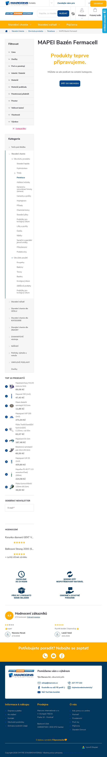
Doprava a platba (14, 711)
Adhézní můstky (23, 182)
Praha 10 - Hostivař (45, 717)
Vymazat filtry (21, 128)
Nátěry (19, 235)
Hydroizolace (22, 168)
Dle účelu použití (21, 258)
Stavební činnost (79, 730)
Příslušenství (22, 247)
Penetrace (21, 177)
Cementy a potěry (24, 196)
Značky (14, 369)
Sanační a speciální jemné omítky (24, 241)
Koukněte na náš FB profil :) (53, 687)
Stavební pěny (22, 214)
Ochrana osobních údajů (18, 726)
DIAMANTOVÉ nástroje (17, 338)
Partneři (75, 715)
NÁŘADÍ (14, 346)
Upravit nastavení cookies (72, 753)
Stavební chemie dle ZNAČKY (19, 328)
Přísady (20, 205)
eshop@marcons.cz (50, 683)
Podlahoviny (22, 252)
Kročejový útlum (23, 281)
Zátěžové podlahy (24, 286)
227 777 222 (77, 683)
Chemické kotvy (23, 210)
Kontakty (32, 3)
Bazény (20, 276)
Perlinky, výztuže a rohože (19, 354)
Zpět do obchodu (70, 83)
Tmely (19, 173)
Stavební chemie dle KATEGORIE (19, 319)
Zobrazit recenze (33, 617)
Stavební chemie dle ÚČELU (19, 309)
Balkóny (20, 267)
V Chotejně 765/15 (45, 714)
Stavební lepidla (23, 163)
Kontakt (11, 718)
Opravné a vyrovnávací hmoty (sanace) (24, 189)
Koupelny (20, 262)
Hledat (63, 13)
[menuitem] (20, 25)
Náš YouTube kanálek (51, 692)
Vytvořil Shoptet (92, 747)
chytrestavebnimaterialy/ (82, 687)
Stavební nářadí (17, 302)
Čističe (19, 231)
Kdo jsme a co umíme (81, 711)
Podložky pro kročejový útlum (23, 220)
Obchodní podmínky (16, 722)
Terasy (19, 272)
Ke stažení (12, 715)
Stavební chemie (18, 154)
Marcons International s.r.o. (48, 710)
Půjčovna (76, 726)
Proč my (75, 722)
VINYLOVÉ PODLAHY (20, 362)
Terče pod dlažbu (18, 147)
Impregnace (21, 200)
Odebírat (98, 3)
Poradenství (77, 718)
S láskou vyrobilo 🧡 (51, 739)
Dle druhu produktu (22, 159)
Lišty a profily (22, 226)
